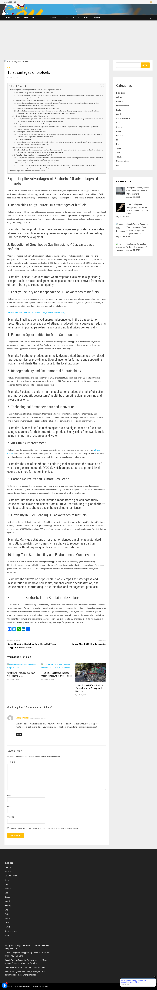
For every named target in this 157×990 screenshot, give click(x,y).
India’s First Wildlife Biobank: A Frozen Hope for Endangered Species (89, 688)
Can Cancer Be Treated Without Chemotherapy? (24, 967)
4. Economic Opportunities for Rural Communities (31, 116)
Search (145, 65)
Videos (17, 17)
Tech (44, 17)
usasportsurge (22, 717)
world (118, 165)
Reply (19, 734)
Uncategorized (122, 161)
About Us (97, 17)
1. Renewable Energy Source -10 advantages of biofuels (33, 93)
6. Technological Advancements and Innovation (30, 132)
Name (10, 795)
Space (118, 148)
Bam (46, 986)
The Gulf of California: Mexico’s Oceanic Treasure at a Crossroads (56, 674)
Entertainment (122, 105)
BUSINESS (120, 93)
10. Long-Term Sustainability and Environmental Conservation (36, 163)
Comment (11, 762)
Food (118, 114)
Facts (118, 110)
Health (119, 131)
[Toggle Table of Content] (100, 86)
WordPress (37, 986)
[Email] (151, 2)
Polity (118, 144)
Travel (118, 156)
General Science (123, 118)
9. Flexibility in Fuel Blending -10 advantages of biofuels (33, 155)
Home (8, 17)
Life (34, 17)
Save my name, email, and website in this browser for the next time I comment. (44, 828)
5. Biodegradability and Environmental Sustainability (32, 124)
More (75, 17)
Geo (8, 67)
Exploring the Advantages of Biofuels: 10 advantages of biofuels (35, 89)
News (26, 17)
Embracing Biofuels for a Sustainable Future (27, 170)
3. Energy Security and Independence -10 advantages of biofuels (36, 108)
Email (10, 806)
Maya (21, 7)
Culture (65, 17)
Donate (86, 17)
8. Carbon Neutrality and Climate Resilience (29, 147)
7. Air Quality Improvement (23, 139)
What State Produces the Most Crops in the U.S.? (21, 674)
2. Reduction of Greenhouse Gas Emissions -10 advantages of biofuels (38, 100)
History (119, 135)
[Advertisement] (78, 42)
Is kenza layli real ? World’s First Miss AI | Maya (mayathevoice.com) (36, 312)
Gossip (53, 17)
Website (10, 817)
